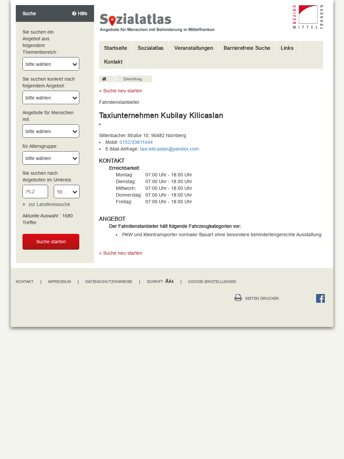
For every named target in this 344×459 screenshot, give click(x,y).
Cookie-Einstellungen (212, 281)
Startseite (115, 48)
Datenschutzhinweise (108, 281)
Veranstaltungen (193, 48)
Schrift (155, 281)
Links (287, 48)
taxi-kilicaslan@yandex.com (169, 149)
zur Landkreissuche (49, 204)
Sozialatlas (151, 48)
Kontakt (113, 62)
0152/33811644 (136, 142)
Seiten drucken (262, 298)
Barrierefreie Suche (247, 48)
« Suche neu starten (120, 90)
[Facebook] (322, 299)
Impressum (59, 281)
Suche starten (51, 241)
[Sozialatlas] (106, 79)
